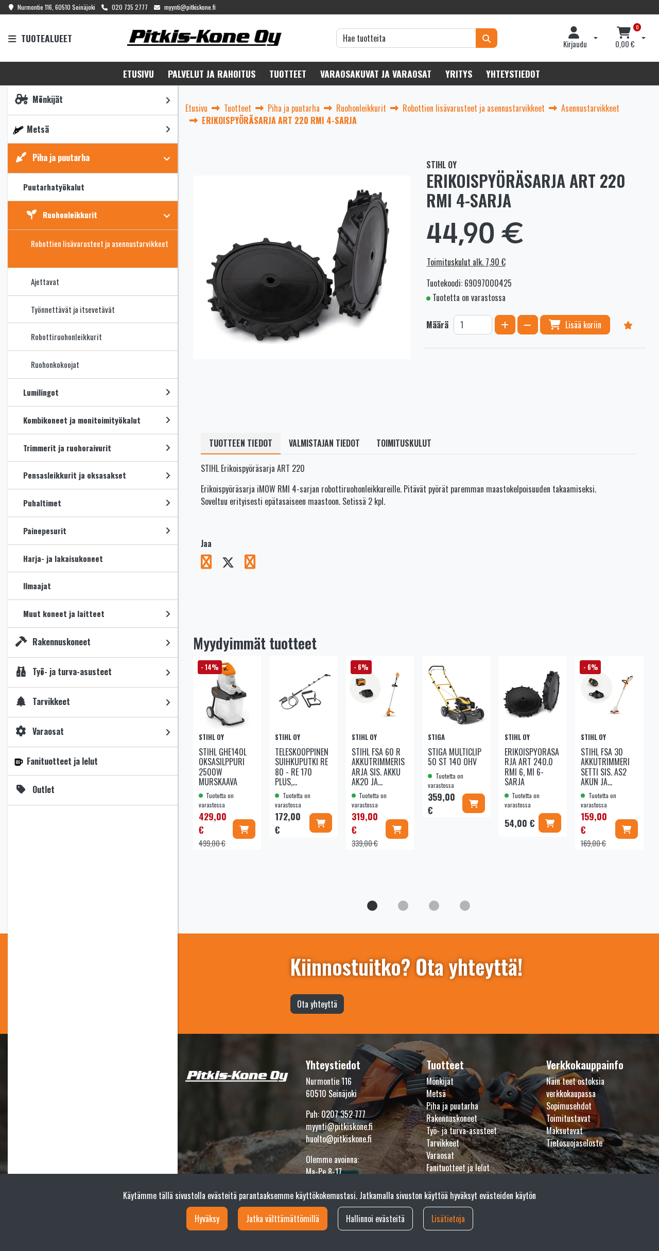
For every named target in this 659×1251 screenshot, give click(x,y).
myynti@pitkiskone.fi (190, 7)
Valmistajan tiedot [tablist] (324, 443)
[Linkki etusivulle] (204, 38)
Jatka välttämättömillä (282, 1218)
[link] (168, 100)
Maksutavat (564, 1130)
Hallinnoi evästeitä (375, 1218)
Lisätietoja (448, 1218)
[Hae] (486, 38)
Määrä (437, 325)
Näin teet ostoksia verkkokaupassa (575, 1087)
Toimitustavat (568, 1118)
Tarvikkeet (442, 1143)
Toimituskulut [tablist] (403, 443)
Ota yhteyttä (317, 1004)
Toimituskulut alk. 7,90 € (466, 262)
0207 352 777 (343, 1114)
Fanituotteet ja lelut (458, 1167)
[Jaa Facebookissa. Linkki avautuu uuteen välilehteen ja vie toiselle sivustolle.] (211, 563)
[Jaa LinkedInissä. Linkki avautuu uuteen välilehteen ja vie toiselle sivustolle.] (254, 563)
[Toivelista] (628, 325)
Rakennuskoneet (451, 1118)
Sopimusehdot (569, 1106)
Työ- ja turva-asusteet (461, 1130)
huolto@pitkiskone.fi (339, 1139)
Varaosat (440, 1155)
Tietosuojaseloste (574, 1143)
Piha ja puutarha (452, 1106)
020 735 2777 (130, 7)
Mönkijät (440, 1081)
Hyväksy (207, 1218)
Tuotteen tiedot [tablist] (240, 443)
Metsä (436, 1093)
